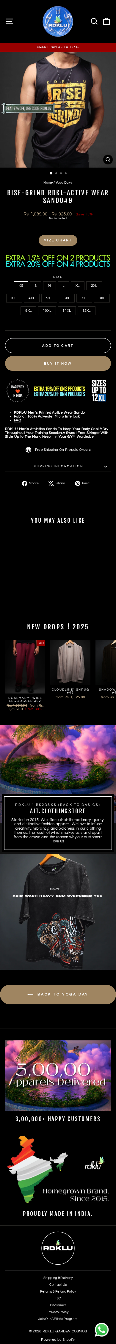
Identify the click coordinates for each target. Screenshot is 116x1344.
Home (48, 182)
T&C (58, 1298)
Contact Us (58, 1284)
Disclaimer (58, 1305)
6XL (67, 298)
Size (57, 276)
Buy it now (58, 363)
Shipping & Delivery (58, 1278)
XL (78, 286)
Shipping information (58, 466)
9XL (28, 311)
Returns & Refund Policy (58, 1291)
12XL (86, 311)
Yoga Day (63, 182)
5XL (49, 298)
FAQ (17, 420)
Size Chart (58, 240)
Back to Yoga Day (62, 994)
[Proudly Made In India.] (58, 1170)
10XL (47, 311)
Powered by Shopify (58, 1340)
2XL (94, 286)
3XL (14, 298)
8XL (102, 298)
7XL (84, 298)
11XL (66, 311)
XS (21, 286)
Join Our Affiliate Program (58, 1319)
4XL (32, 298)
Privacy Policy (58, 1312)
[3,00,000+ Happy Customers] (58, 1075)
